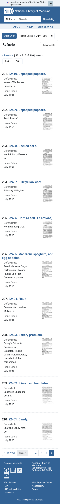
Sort (6, 61)
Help (30, 26)
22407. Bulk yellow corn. (25, 182)
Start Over (9, 35)
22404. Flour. (17, 299)
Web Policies (10, 482)
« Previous (8, 55)
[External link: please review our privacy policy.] (6, 470)
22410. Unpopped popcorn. (27, 74)
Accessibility (38, 486)
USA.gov (39, 499)
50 (19, 61)
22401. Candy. (18, 419)
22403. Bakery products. (25, 335)
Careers (36, 489)
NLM (19, 499)
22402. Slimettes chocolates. (28, 383)
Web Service (45, 26)
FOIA (6, 486)
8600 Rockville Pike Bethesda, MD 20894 (42, 469)
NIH (25, 499)
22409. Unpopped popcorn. (27, 110)
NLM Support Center (42, 482)
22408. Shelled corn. (22, 146)
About (17, 26)
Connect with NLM (13, 463)
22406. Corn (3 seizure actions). (30, 218)
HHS (30, 499)
